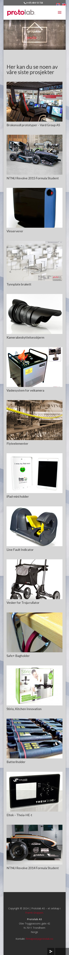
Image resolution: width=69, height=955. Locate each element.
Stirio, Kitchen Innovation (24, 709)
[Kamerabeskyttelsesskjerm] (34, 314)
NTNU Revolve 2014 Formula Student (33, 868)
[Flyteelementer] (34, 420)
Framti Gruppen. (34, 912)
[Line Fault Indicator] (34, 526)
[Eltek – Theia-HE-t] (34, 792)
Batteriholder (16, 762)
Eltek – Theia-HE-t (19, 815)
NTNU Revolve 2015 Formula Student (33, 178)
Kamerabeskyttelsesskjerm (25, 337)
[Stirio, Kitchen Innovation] (34, 685)
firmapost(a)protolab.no (39, 938)
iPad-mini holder (18, 496)
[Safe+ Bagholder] (34, 632)
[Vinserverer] (34, 208)
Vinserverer (15, 231)
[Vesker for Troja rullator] (34, 579)
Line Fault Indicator (20, 550)
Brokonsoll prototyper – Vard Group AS (33, 125)
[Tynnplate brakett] (34, 261)
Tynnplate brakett (19, 284)
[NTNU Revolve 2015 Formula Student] (34, 155)
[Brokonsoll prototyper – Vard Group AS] (34, 102)
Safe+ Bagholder (18, 656)
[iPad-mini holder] (34, 473)
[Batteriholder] (34, 738)
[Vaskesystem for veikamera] (34, 367)
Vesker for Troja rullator (23, 602)
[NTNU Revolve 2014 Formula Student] (34, 845)
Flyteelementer (17, 443)
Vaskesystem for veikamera (25, 390)
